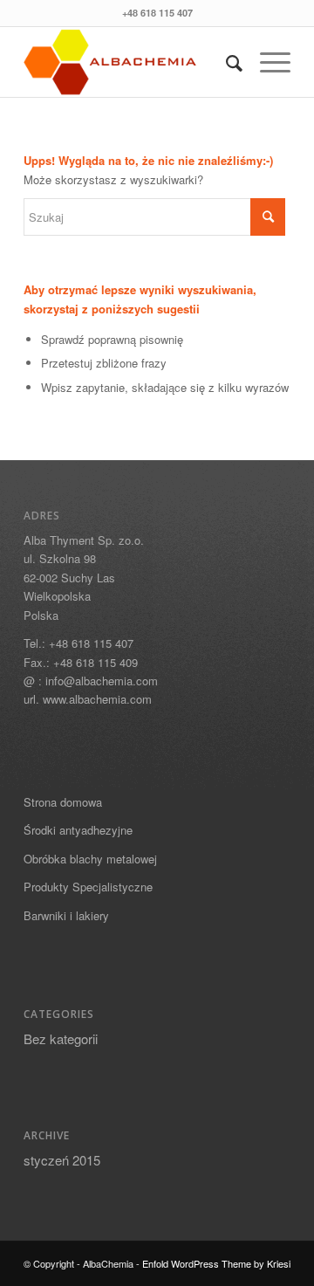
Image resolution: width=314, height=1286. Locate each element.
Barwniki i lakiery (66, 915)
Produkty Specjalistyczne (88, 886)
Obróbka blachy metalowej (90, 858)
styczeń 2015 (62, 1160)
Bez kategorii (61, 1038)
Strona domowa (63, 802)
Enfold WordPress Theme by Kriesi (216, 1263)
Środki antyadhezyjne (78, 830)
